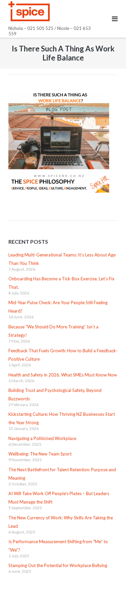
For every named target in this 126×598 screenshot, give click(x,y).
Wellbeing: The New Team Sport (40, 453)
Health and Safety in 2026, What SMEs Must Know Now (62, 374)
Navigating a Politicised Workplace (42, 438)
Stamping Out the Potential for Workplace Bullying (57, 565)
